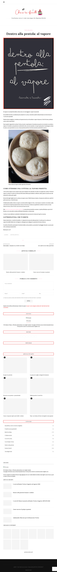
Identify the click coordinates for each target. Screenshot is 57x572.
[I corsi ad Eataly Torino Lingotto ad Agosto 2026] (7, 486)
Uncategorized (29, 451)
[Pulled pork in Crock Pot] (42, 386)
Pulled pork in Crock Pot (36, 395)
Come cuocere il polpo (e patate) (41, 272)
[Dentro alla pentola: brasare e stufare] (15, 262)
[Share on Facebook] (25, 240)
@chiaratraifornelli (28, 552)
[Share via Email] (33, 240)
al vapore (6, 234)
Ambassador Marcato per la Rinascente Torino (26, 517)
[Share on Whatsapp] (30, 240)
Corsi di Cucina (29, 438)
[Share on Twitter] (26, 240)
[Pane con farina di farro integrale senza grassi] (42, 406)
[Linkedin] (32, 21)
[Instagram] (28, 21)
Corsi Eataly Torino (29, 441)
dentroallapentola (14, 234)
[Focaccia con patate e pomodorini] (15, 386)
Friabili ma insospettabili (29, 429)
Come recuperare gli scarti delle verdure (13, 416)
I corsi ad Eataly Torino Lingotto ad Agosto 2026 (26, 484)
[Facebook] (24, 21)
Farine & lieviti (29, 448)
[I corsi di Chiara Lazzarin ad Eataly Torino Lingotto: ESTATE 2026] (7, 503)
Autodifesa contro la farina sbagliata (29, 425)
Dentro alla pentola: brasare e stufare (15, 272)
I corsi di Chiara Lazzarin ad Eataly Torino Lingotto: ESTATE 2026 (31, 501)
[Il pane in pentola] (15, 365)
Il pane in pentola (7, 375)
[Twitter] (26, 21)
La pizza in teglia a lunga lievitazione (39, 375)
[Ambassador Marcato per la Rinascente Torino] (7, 520)
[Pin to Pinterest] (28, 240)
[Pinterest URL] (7, 534)
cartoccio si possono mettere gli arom (14, 209)
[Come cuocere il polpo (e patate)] (41, 262)
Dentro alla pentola (29, 445)
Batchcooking (29, 432)
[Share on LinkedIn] (29, 240)
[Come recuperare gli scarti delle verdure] (15, 406)
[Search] (53, 2)
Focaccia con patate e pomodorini (11, 395)
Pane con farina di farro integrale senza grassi (41, 416)
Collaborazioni (29, 435)
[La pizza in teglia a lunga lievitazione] (42, 365)
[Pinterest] (30, 21)
